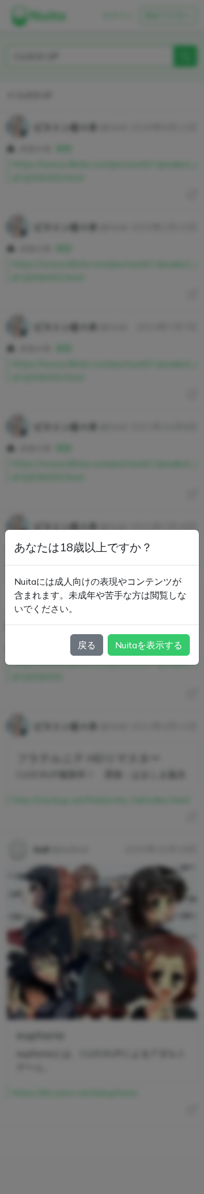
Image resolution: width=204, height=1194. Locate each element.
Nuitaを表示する (148, 645)
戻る (87, 645)
